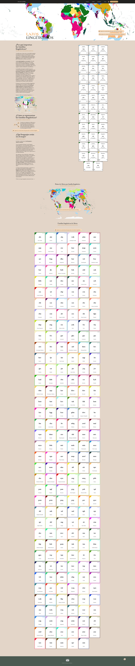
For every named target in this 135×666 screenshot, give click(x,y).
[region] (120, 659)
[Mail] (67, 660)
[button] (87, 1)
